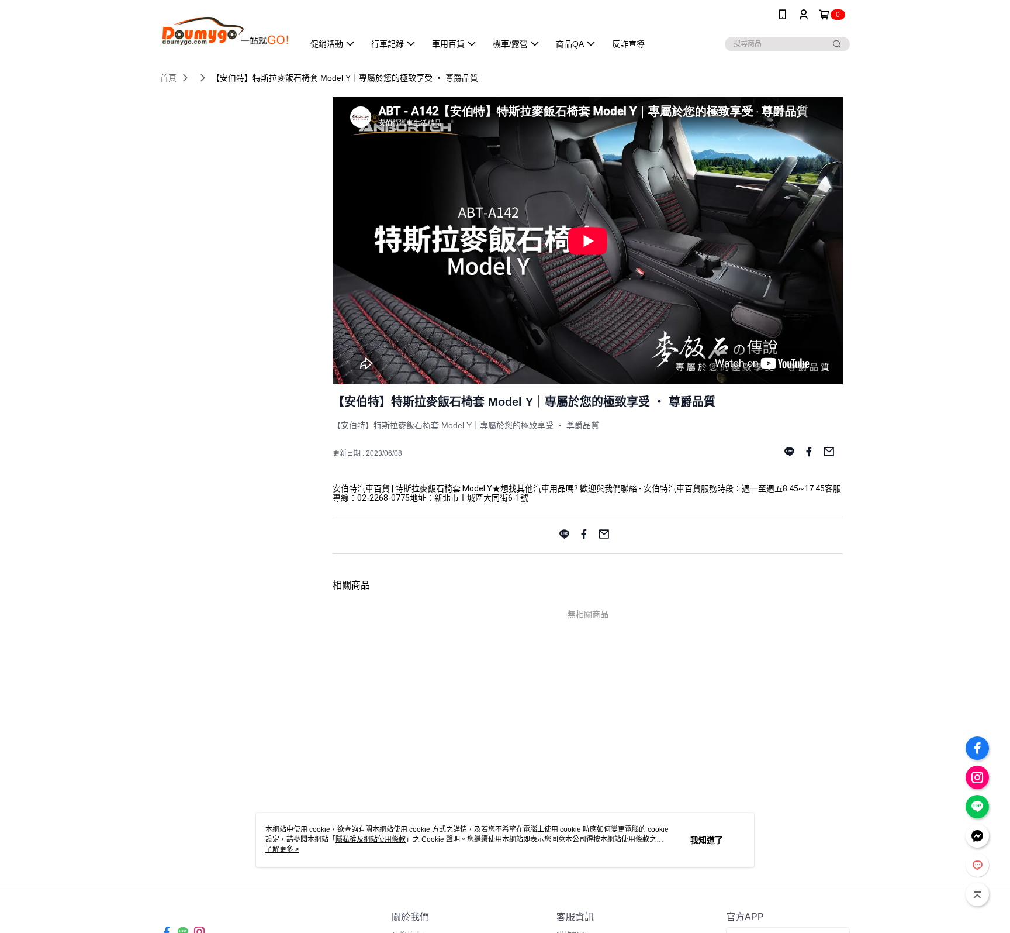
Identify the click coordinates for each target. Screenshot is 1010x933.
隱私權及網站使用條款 (370, 839)
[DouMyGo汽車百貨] (225, 31)
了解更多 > (282, 849)
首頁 (168, 77)
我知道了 (706, 840)
